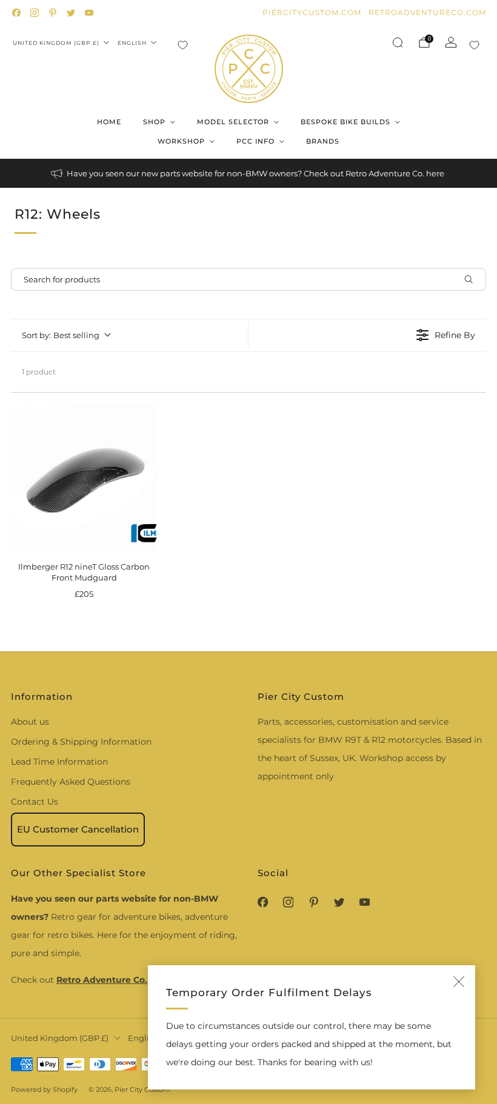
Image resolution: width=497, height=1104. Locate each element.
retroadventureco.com (427, 12)
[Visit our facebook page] (16, 13)
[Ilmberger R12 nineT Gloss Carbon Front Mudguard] (84, 478)
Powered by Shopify (44, 1089)
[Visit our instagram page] (34, 13)
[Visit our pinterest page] (53, 13)
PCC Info (255, 141)
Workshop (181, 141)
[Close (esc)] (458, 981)
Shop (154, 122)
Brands (322, 141)
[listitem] (248, 173)
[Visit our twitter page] (71, 13)
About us (30, 721)
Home (109, 122)
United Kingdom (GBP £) (56, 42)
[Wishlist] (182, 45)
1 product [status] (39, 371)
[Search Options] (473, 279)
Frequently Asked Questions (70, 781)
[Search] (398, 42)
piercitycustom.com (311, 12)
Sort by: (60, 335)
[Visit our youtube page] (89, 13)
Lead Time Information (59, 761)
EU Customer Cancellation (78, 829)
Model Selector (233, 122)
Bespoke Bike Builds (345, 122)
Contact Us (34, 801)
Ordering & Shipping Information (81, 741)
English (132, 42)
